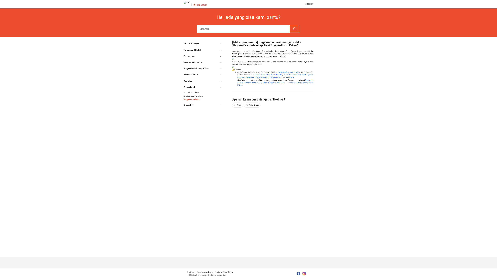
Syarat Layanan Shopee (205, 272)
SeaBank (256, 75)
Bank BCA (265, 75)
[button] (202, 44)
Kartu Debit (295, 72)
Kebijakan (190, 272)
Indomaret (290, 77)
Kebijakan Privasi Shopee (224, 272)
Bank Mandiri (276, 75)
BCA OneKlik (283, 72)
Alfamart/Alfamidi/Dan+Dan (270, 77)
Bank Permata (252, 77)
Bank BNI (287, 75)
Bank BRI (297, 75)
